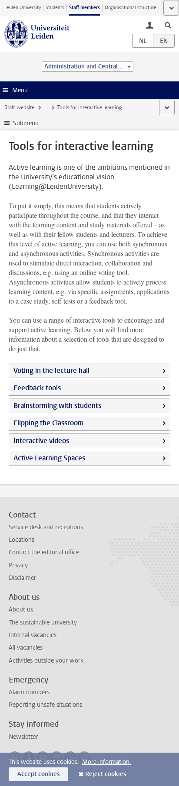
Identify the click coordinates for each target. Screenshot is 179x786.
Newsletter (23, 737)
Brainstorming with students (57, 405)
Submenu (26, 123)
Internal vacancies (32, 635)
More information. (106, 762)
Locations (21, 540)
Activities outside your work (46, 661)
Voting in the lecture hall (51, 370)
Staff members (84, 7)
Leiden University (22, 7)
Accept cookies (38, 774)
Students (55, 7)
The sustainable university (43, 622)
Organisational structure (130, 7)
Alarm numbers (29, 692)
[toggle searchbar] (168, 25)
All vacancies (26, 648)
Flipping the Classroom (48, 422)
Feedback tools (37, 387)
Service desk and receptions (46, 527)
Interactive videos (41, 440)
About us (21, 609)
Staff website (19, 107)
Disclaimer (22, 578)
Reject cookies (105, 774)
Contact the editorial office (44, 552)
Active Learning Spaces (49, 458)
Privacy (18, 565)
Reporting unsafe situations (45, 705)
